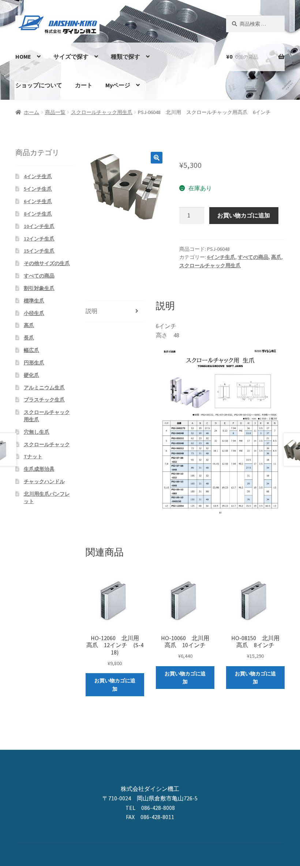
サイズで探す (71, 56)
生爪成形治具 (39, 469)
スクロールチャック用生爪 (101, 112)
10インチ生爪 (39, 226)
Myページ (117, 85)
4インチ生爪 (38, 176)
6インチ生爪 (221, 257)
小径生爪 (34, 313)
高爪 (276, 257)
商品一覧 (55, 112)
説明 (91, 311)
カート (84, 85)
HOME (23, 56)
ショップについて (38, 85)
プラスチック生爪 (44, 399)
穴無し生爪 (36, 432)
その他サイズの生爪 (47, 263)
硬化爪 (31, 375)
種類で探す (125, 56)
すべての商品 (253, 257)
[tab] (115, 311)
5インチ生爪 (38, 189)
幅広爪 (31, 350)
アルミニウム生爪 (44, 387)
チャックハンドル (44, 481)
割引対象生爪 (39, 288)
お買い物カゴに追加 (243, 215)
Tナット (33, 456)
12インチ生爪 (39, 238)
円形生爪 (34, 362)
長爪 (29, 337)
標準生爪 (34, 300)
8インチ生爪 (38, 213)
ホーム (31, 112)
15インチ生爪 (39, 250)
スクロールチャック (47, 444)
